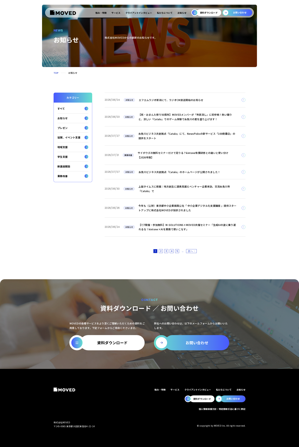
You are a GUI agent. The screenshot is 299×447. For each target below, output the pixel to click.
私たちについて (165, 12)
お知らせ (182, 12)
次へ (190, 251)
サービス (116, 12)
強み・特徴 (101, 12)
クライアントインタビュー (139, 12)
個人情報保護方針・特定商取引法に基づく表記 (222, 409)
